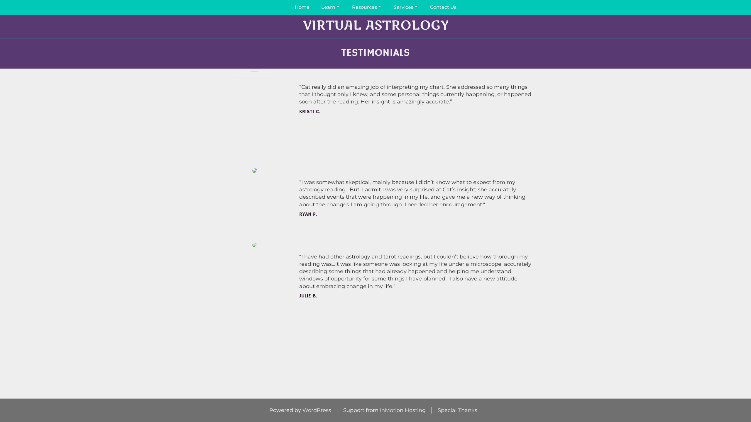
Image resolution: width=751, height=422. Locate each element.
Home (302, 7)
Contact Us (443, 7)
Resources (364, 7)
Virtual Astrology (375, 26)
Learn (328, 7)
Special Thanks (457, 410)
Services (403, 7)
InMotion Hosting (403, 410)
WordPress (316, 410)
